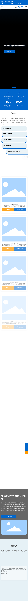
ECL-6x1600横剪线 (14, 282)
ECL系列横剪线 (7, 128)
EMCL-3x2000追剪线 (14, 400)
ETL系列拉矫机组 (7, 162)
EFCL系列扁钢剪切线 (9, 157)
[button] (14, 87)
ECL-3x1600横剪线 (14, 204)
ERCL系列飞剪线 (7, 134)
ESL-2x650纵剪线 (14, 478)
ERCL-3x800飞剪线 (14, 360)
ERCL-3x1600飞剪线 (14, 321)
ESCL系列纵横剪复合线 (9, 151)
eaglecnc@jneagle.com (18, 3)
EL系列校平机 (8, 168)
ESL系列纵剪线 (7, 145)
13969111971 (6, 3)
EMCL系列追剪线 (7, 139)
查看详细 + (9, 51)
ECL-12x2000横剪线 (14, 243)
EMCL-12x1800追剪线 (14, 439)
